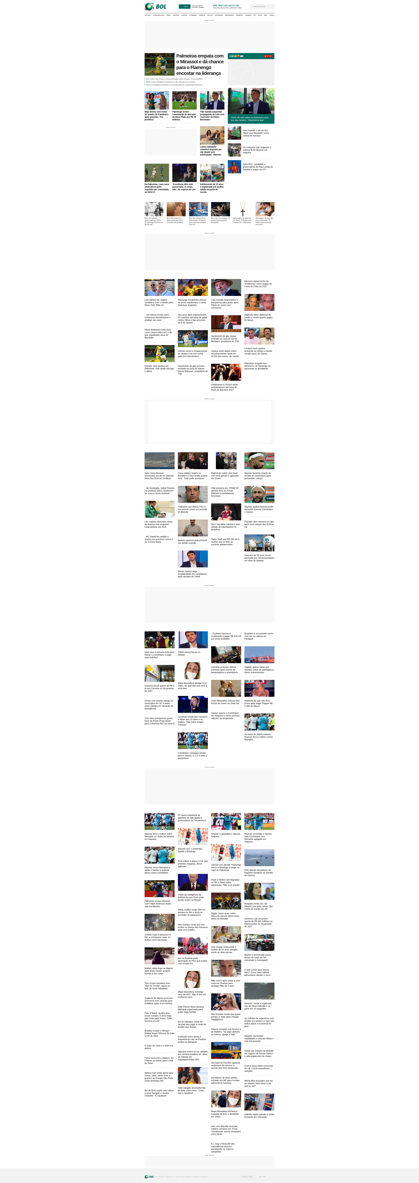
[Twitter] (270, 1177)
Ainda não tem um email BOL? (197, 6)
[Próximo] (273, 101)
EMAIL (186, 6)
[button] (262, 6)
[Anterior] (228, 101)
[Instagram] (273, 1177)
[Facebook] (267, 1177)
